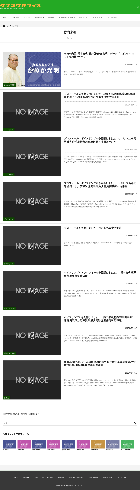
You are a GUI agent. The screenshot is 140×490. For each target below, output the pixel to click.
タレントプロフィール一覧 (33, 17)
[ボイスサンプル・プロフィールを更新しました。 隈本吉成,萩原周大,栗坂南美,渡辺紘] (32, 290)
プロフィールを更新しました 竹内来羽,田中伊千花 (92, 228)
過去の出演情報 (9, 85)
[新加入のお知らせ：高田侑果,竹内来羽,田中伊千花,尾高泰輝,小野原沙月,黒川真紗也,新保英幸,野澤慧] (32, 379)
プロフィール (8, 130)
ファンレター (112, 17)
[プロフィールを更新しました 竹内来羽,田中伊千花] (32, 245)
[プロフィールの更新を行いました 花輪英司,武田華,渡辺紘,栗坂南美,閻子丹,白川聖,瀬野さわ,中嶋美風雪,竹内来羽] (32, 111)
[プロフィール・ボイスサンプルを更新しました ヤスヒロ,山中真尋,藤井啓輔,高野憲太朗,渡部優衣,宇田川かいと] (32, 156)
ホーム (5, 17)
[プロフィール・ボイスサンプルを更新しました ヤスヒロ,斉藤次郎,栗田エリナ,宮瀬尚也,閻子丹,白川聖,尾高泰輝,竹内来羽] (32, 201)
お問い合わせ (83, 17)
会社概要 (16, 17)
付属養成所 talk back (66, 17)
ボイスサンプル (9, 308)
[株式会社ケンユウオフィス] (20, 6)
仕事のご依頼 (97, 17)
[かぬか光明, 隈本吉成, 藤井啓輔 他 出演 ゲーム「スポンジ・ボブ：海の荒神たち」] (32, 69)
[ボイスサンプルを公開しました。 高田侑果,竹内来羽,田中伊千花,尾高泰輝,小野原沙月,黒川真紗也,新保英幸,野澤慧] (32, 335)
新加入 (6, 398)
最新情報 (51, 17)
